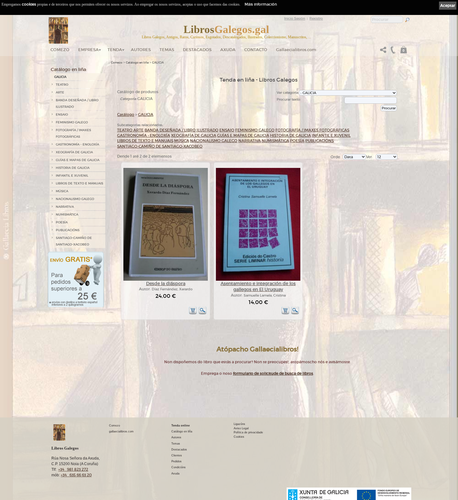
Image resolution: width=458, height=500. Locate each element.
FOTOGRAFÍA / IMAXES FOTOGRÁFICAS (73, 133)
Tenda (114, 49)
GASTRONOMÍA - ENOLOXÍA (77, 144)
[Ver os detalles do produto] (202, 313)
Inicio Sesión (294, 18)
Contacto (255, 49)
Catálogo (125, 114)
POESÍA (62, 222)
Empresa (88, 49)
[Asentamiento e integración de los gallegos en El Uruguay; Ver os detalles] (258, 280)
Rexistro (316, 18)
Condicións (178, 467)
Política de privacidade (248, 432)
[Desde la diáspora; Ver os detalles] (165, 280)
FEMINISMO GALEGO (72, 122)
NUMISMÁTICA (67, 214)
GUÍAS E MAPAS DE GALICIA (77, 160)
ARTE (60, 92)
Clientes (176, 455)
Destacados (179, 449)
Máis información (261, 4)
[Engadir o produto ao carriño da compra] (192, 313)
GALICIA (60, 77)
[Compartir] (383, 51)
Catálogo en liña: (69, 69)
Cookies (239, 436)
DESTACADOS (197, 49)
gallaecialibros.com (121, 431)
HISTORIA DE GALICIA (72, 168)
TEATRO (62, 85)
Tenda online (180, 425)
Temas (167, 49)
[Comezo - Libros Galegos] (58, 31)
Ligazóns (239, 424)
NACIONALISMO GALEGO (75, 199)
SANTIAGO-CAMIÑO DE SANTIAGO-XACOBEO (74, 241)
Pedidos (176, 461)
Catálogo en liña (137, 62)
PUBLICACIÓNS (67, 230)
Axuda (228, 49)
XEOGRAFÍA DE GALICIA (74, 152)
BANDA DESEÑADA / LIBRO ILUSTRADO (77, 103)
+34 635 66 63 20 (76, 475)
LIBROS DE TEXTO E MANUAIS (79, 183)
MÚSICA (62, 191)
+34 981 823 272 (73, 469)
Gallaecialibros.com (296, 49)
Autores (141, 49)
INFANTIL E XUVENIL (72, 176)
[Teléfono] (392, 51)
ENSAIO (62, 114)
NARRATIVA (65, 207)
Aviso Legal (241, 428)
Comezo (59, 49)
